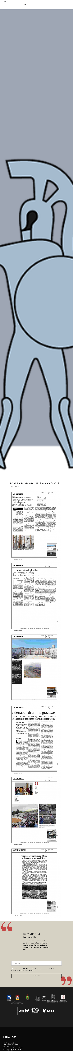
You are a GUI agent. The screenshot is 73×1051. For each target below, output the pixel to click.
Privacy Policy (30, 969)
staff (13, 486)
